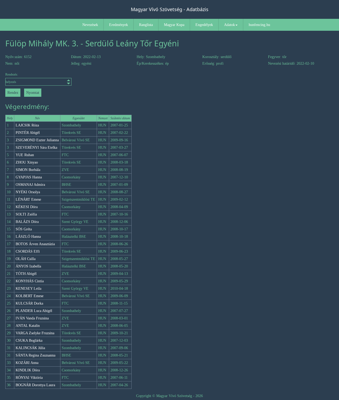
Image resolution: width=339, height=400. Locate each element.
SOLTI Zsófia (26, 214)
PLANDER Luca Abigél (34, 311)
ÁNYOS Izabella (28, 266)
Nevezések (90, 25)
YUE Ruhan (25, 155)
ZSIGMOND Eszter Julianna (37, 140)
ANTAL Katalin (28, 326)
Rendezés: (11, 74)
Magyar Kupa (174, 25)
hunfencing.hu (259, 25)
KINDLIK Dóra (28, 370)
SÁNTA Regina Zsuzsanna (35, 355)
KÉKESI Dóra (27, 207)
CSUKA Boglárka (29, 340)
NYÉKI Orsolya (28, 192)
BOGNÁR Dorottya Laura (35, 385)
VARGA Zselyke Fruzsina (35, 333)
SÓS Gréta (24, 229)
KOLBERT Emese (29, 296)
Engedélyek (204, 25)
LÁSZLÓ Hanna (28, 237)
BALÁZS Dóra (27, 222)
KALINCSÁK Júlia (30, 348)
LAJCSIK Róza (27, 125)
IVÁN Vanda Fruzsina (32, 318)
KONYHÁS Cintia (30, 281)
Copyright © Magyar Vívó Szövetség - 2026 (169, 396)
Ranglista (146, 25)
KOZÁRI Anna (27, 363)
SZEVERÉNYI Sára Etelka (36, 148)
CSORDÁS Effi (28, 251)
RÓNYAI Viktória (29, 378)
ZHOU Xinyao (27, 162)
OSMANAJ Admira (30, 185)
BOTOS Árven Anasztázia (35, 244)
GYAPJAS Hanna (29, 177)
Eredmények (118, 25)
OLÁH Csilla (25, 259)
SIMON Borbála (28, 170)
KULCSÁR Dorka (29, 303)
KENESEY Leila (28, 289)
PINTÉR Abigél (28, 133)
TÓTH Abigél (26, 274)
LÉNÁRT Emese (28, 199)
